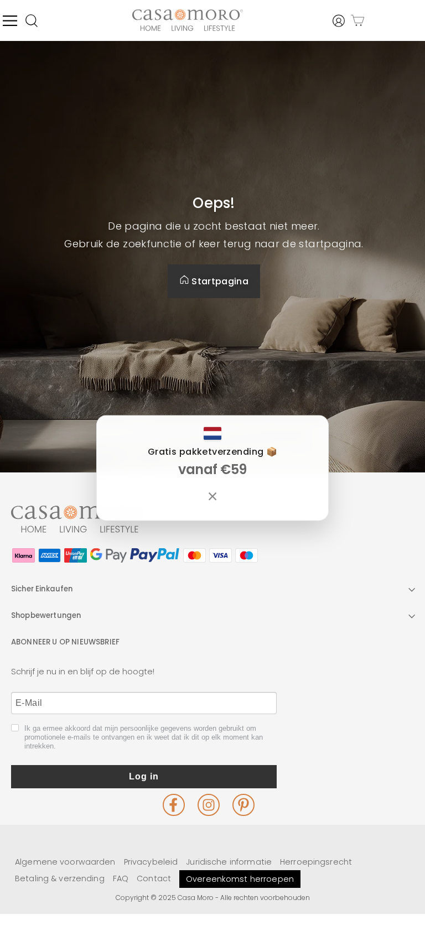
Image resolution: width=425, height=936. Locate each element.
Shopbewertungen (46, 615)
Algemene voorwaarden (65, 861)
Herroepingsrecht (316, 861)
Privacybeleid (151, 861)
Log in (144, 776)
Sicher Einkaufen (42, 589)
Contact (154, 878)
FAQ (120, 878)
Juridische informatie (229, 861)
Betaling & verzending (60, 878)
